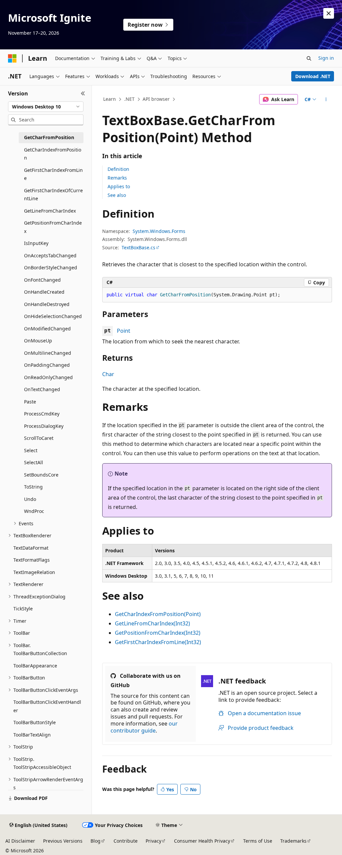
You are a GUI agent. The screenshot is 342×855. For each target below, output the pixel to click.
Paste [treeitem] (30, 401)
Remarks (117, 178)
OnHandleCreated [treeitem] (44, 292)
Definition (118, 169)
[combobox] (45, 106)
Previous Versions (62, 841)
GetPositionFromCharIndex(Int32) (157, 632)
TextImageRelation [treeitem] (34, 572)
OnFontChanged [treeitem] (42, 280)
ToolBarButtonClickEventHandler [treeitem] (47, 706)
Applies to (119, 186)
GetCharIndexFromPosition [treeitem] (52, 154)
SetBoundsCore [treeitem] (41, 475)
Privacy (153, 841)
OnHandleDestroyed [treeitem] (46, 304)
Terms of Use (257, 841)
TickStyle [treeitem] (23, 608)
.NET (129, 99)
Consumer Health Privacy (202, 841)
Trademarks (293, 841)
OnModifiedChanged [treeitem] (47, 328)
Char (108, 374)
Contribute (126, 841)
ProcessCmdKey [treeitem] (41, 413)
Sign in (326, 58)
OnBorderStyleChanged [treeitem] (50, 267)
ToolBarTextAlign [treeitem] (32, 735)
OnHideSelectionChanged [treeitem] (53, 316)
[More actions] (326, 99)
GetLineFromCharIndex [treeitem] (50, 211)
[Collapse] (83, 93)
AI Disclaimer (20, 841)
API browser (156, 99)
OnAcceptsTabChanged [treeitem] (50, 255)
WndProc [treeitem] (34, 511)
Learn (109, 99)
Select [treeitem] (30, 450)
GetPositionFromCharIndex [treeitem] (53, 227)
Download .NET (312, 76)
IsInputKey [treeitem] (36, 243)
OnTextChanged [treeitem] (42, 389)
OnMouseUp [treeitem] (38, 340)
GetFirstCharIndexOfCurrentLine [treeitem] (53, 194)
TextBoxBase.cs (138, 247)
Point (123, 330)
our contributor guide (144, 727)
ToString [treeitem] (33, 487)
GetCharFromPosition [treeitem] (49, 137)
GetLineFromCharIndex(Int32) (152, 623)
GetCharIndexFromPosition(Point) (158, 614)
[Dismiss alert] (328, 13)
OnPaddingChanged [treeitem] (47, 365)
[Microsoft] (12, 58)
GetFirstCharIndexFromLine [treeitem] (53, 174)
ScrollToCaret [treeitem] (38, 438)
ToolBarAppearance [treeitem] (35, 665)
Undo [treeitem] (30, 499)
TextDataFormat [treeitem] (30, 548)
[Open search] (309, 58)
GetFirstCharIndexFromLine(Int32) (158, 642)
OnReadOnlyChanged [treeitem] (48, 377)
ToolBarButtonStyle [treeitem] (34, 722)
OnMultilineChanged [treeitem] (47, 353)
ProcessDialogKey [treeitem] (43, 426)
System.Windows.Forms (159, 231)
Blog (96, 841)
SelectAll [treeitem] (33, 462)
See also (117, 195)
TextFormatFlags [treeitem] (31, 560)
